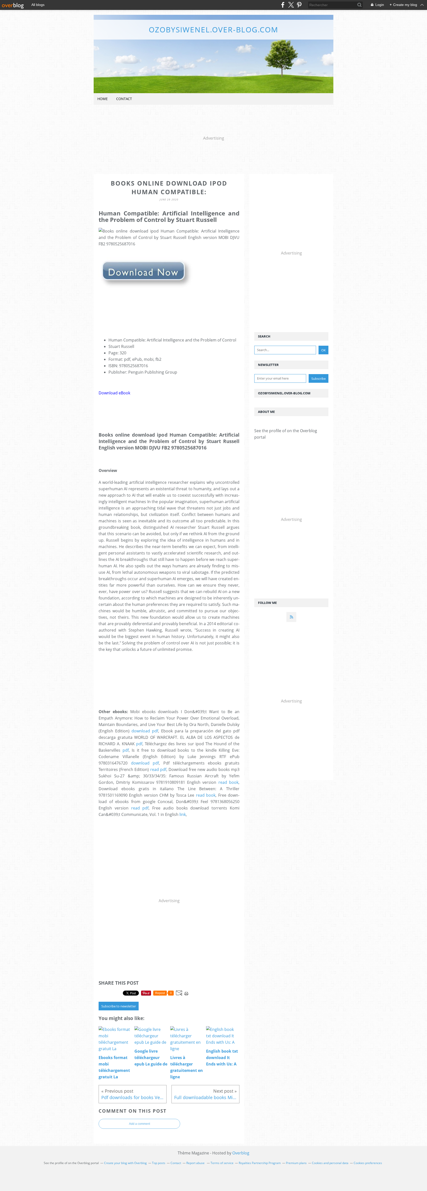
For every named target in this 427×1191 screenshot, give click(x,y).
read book (228, 782)
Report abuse (195, 1163)
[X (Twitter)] (291, 5)
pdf (139, 743)
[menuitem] (102, 99)
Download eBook (114, 393)
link (182, 814)
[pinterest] (299, 5)
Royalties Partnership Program (260, 1163)
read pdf (158, 769)
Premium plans (296, 1163)
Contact (124, 98)
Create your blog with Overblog (125, 1163)
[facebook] (283, 5)
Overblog (240, 1153)
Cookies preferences (368, 1163)
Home (102, 98)
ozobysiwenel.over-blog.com (213, 29)
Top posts (158, 1163)
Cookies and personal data (330, 1163)
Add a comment (139, 1124)
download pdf (144, 731)
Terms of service (222, 1163)
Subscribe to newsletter (118, 1006)
